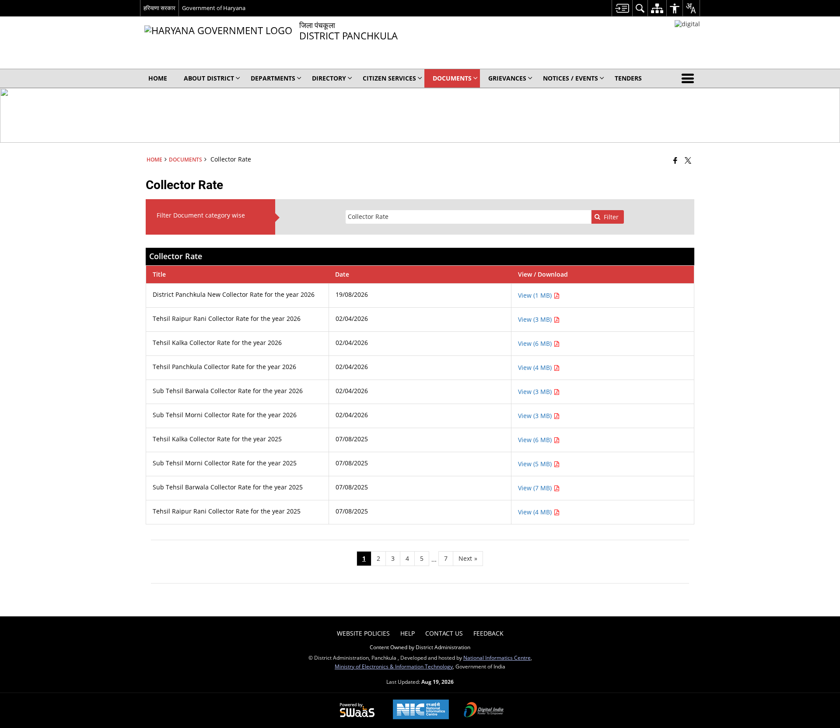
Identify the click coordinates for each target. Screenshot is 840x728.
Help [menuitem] (407, 633)
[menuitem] (622, 8)
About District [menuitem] (209, 78)
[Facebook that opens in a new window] (675, 160)
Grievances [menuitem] (507, 78)
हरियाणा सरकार (159, 8)
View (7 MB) (535, 488)
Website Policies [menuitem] (363, 633)
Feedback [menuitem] (488, 633)
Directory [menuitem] (329, 78)
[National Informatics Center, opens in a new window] (420, 710)
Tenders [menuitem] (628, 78)
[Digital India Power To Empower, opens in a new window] (484, 710)
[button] (689, 78)
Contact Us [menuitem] (444, 633)
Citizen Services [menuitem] (389, 78)
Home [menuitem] (157, 78)
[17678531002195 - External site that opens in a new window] (687, 24)
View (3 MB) (535, 319)
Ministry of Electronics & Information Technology (394, 666)
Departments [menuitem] (273, 78)
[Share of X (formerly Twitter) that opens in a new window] (687, 160)
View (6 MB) (535, 343)
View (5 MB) (535, 464)
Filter (611, 217)
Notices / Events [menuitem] (570, 78)
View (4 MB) (535, 367)
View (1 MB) (535, 295)
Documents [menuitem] (452, 78)
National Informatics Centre (497, 657)
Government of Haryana (213, 8)
